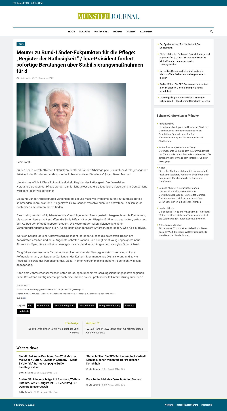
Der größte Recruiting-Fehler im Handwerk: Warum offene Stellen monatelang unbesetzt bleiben (182, 74)
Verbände (24, 311)
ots (24, 298)
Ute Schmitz (25, 78)
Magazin (84, 31)
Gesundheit (43, 305)
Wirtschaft (101, 31)
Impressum (206, 405)
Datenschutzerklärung (187, 405)
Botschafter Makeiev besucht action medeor (113, 379)
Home (71, 31)
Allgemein (146, 31)
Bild (30, 305)
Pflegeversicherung (109, 305)
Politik (131, 31)
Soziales (129, 305)
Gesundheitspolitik (65, 305)
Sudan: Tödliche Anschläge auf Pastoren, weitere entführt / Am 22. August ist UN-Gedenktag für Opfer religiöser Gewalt (49, 383)
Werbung (169, 405)
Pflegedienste (87, 305)
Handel (117, 31)
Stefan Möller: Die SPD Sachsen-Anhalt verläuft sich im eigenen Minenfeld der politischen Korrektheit (116, 360)
